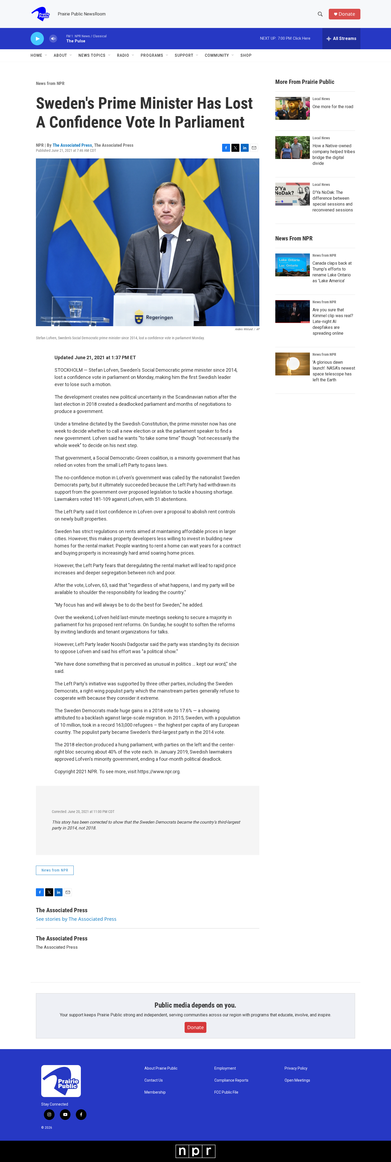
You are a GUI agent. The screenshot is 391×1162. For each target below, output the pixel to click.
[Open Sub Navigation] (46, 55)
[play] (37, 39)
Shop (246, 55)
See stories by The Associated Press (76, 919)
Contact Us (153, 1080)
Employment (225, 1068)
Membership (155, 1092)
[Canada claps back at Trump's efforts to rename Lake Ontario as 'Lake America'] (292, 264)
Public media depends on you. (195, 1005)
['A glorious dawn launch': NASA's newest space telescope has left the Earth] (292, 364)
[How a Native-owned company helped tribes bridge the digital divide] (292, 147)
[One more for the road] (292, 108)
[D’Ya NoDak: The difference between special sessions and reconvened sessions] (292, 194)
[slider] (62, 38)
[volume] (53, 39)
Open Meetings (297, 1080)
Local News (321, 99)
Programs (152, 55)
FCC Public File (226, 1092)
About (60, 55)
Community (217, 55)
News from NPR (50, 83)
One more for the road (333, 106)
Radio (123, 55)
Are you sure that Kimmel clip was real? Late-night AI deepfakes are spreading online (333, 321)
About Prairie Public (160, 1068)
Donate (347, 14)
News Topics (92, 55)
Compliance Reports (231, 1080)
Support (184, 55)
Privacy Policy (296, 1068)
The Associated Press (72, 145)
